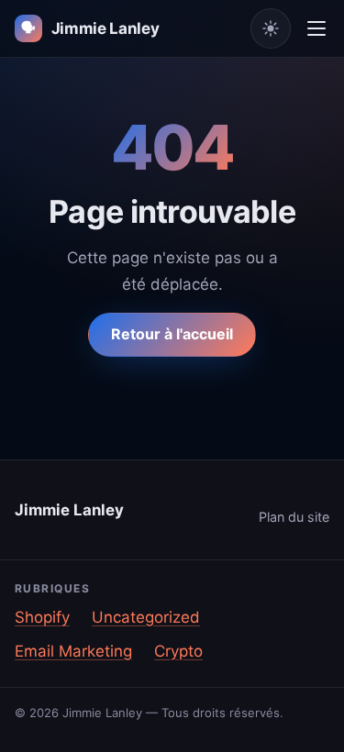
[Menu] (316, 28)
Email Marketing (73, 651)
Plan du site (294, 517)
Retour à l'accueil (172, 334)
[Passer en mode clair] (270, 28)
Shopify (42, 617)
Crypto (178, 651)
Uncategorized (146, 617)
